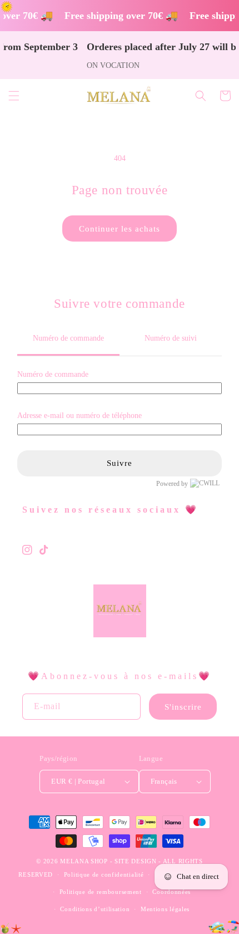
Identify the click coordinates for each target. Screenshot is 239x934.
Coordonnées (171, 891)
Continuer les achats (119, 228)
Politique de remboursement (100, 891)
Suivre (119, 463)
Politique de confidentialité (104, 874)
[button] (14, 95)
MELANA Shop (84, 861)
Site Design (135, 861)
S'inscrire (183, 706)
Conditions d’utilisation (95, 909)
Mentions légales (165, 909)
